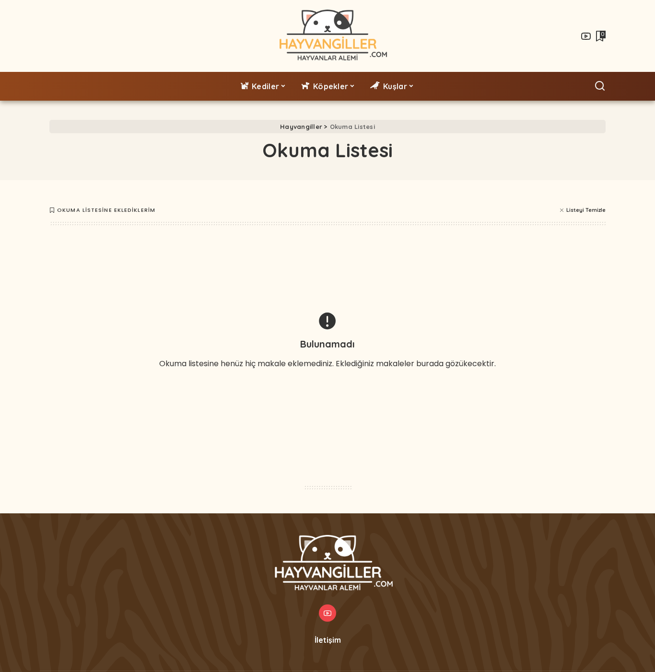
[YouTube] (586, 36)
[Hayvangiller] (328, 36)
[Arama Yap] (600, 86)
